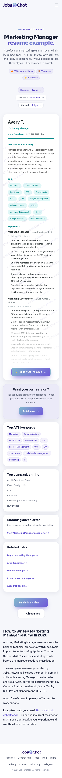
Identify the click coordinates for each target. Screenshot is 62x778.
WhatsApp (35, 764)
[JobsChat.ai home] (15, 5)
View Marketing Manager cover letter (28, 533)
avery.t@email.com (16, 134)
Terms (53, 758)
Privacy (12, 764)
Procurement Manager (20, 578)
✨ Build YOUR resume (31, 371)
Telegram (48, 764)
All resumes (31, 613)
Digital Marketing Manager (22, 555)
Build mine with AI (31, 602)
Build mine (31, 411)
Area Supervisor (17, 563)
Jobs (36, 758)
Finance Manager (17, 570)
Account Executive (18, 586)
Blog (44, 758)
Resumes (10, 758)
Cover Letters (24, 758)
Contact (23, 764)
